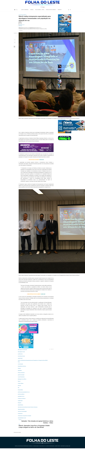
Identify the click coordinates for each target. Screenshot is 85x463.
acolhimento (20, 353)
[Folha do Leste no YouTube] (44, 7)
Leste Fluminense (24, 9)
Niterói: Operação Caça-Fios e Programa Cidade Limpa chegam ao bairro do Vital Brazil (34, 426)
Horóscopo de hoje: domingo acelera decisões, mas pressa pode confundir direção (66, 72)
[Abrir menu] (15, 9)
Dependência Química (22, 366)
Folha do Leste (22, 24)
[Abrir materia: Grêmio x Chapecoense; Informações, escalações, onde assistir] (59, 86)
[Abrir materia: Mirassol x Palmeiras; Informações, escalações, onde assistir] (59, 76)
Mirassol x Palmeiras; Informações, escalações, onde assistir (66, 76)
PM (18, 387)
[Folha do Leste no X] (15, 42)
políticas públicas (21, 394)
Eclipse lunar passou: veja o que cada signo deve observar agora (66, 66)
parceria (19, 385)
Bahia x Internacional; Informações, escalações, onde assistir (66, 81)
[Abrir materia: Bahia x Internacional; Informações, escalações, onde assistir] (59, 81)
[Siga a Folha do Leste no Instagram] (28, 328)
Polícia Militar (20, 389)
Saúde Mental (20, 404)
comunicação (20, 364)
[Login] (68, 9)
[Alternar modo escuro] (17, 9)
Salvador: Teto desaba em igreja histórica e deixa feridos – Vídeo (37, 422)
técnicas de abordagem (22, 411)
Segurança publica (21, 409)
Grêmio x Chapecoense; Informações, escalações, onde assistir (66, 85)
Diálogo (19, 368)
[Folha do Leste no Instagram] (42, 7)
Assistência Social (21, 356)
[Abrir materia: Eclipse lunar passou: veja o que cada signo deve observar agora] (59, 66)
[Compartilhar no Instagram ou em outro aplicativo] (14, 46)
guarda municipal (21, 374)
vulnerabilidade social (22, 417)
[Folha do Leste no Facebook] (41, 7)
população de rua (21, 396)
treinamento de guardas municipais (24, 415)
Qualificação (20, 400)
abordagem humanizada (22, 349)
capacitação (20, 358)
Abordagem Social (21, 351)
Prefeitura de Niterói (21, 398)
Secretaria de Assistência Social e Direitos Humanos (27, 407)
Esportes (59, 9)
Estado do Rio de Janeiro (51, 9)
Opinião (31, 9)
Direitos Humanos (21, 372)
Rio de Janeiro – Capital (39, 9)
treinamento (20, 413)
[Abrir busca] (70, 9)
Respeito (19, 402)
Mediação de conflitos (22, 379)
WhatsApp (20, 25)
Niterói (25, 14)
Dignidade (20, 370)
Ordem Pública (20, 383)
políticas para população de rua (23, 392)
